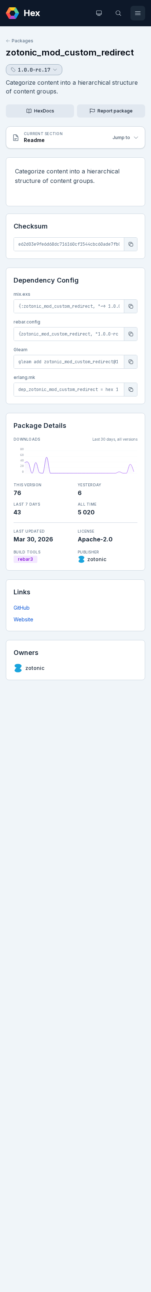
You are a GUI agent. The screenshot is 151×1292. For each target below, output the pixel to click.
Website (23, 619)
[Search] (118, 13)
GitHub (22, 608)
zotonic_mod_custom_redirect (70, 52)
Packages (22, 40)
